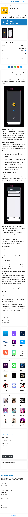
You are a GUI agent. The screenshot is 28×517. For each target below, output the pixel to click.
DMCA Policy (4, 492)
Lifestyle (10, 5)
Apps (6, 5)
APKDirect (13, 515)
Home (2, 5)
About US (3, 501)
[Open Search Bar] (26, 1)
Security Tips (4, 507)
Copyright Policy (5, 485)
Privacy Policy (4, 494)
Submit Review (7, 456)
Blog (2, 505)
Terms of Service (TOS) (6, 490)
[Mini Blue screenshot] (5, 33)
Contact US (4, 503)
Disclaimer (3, 488)
